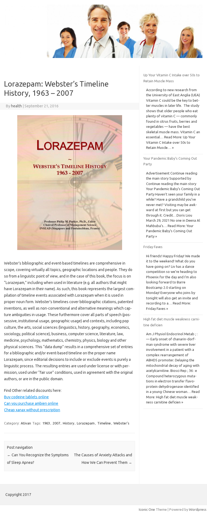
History (68, 423)
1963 (46, 423)
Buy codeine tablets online (26, 397)
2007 (56, 423)
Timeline (104, 423)
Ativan (26, 423)
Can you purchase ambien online (31, 403)
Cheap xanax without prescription (32, 410)
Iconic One (147, 509)
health (16, 106)
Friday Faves (153, 247)
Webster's (121, 423)
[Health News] (103, 56)
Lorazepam (86, 423)
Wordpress (197, 509)
